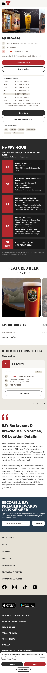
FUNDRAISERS (8, 565)
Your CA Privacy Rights (14, 621)
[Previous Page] (18, 272)
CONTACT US (8, 538)
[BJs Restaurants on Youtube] (35, 587)
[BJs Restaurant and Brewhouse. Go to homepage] (8, 3)
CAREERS (6, 551)
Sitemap (6, 645)
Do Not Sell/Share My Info (16, 615)
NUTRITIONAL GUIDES (12, 579)
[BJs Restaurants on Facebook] (4, 587)
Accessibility (8, 639)
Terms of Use (8, 627)
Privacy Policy (9, 633)
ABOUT (5, 545)
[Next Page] (28, 272)
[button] (3, 3)
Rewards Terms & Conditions (17, 651)
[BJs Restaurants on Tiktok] (24, 587)
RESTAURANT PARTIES (12, 572)
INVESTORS (7, 558)
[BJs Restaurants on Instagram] (14, 587)
